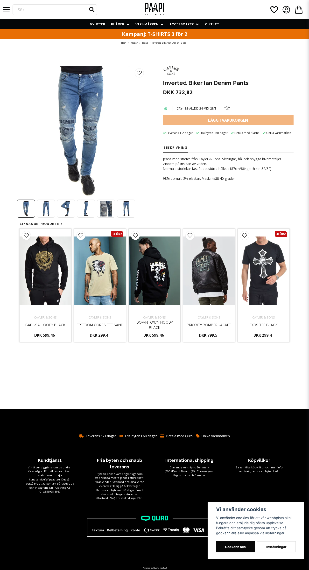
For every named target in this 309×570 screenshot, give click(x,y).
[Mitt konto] (286, 9)
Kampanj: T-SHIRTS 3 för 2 (154, 34)
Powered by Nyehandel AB (154, 567)
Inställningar (276, 547)
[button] (91, 9)
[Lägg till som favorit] (273, 9)
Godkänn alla (235, 547)
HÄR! (276, 471)
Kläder (117, 24)
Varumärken (146, 24)
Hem (123, 42)
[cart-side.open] (299, 9)
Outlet (212, 24)
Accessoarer (181, 24)
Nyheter (97, 24)
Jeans (145, 42)
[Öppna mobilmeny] (6, 9)
